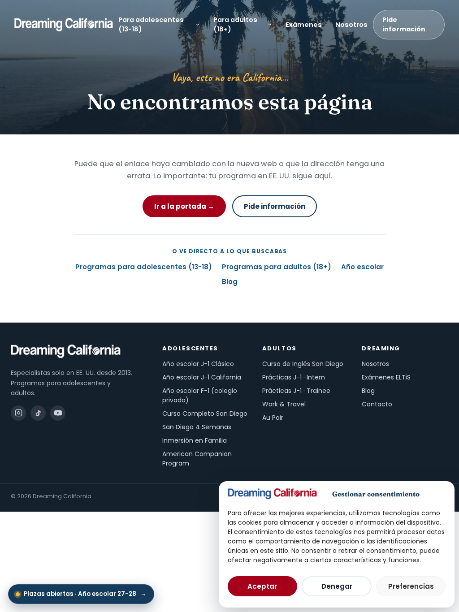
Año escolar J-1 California (201, 377)
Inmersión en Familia (194, 440)
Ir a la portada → (184, 206)
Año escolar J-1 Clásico (198, 363)
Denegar (336, 586)
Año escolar (362, 267)
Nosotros (351, 24)
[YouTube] (57, 413)
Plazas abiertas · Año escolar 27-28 (85, 594)
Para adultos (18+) (235, 24)
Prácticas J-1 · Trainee (296, 390)
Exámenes (304, 24)
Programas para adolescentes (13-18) (143, 267)
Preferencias (411, 586)
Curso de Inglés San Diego (302, 363)
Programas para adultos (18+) (276, 267)
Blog (230, 281)
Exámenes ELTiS (386, 377)
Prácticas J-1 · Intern (293, 377)
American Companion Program (197, 458)
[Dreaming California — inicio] (63, 24)
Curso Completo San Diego (204, 413)
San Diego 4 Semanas (196, 426)
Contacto (377, 404)
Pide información (403, 24)
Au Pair (272, 417)
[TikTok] (38, 413)
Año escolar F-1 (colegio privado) (199, 395)
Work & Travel (284, 404)
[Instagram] (18, 413)
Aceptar (262, 586)
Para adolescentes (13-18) (151, 24)
